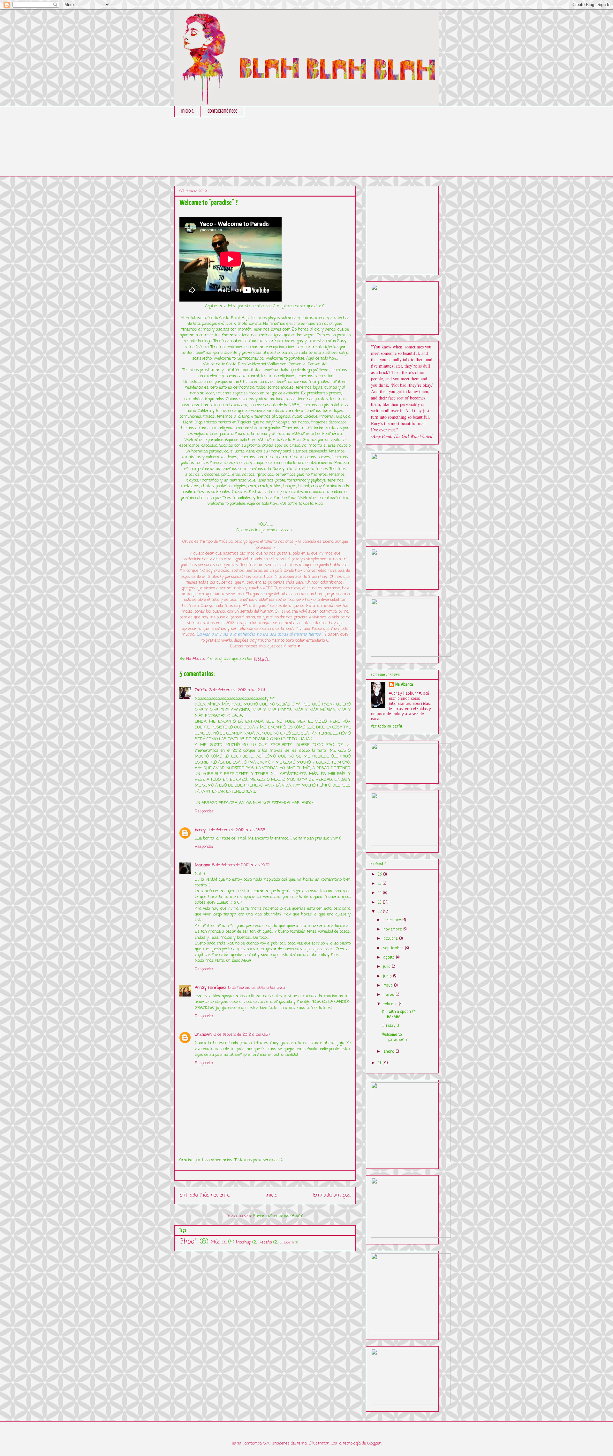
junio (388, 976)
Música (219, 1242)
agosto (389, 957)
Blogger (374, 1443)
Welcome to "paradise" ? (394, 1037)
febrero (391, 1004)
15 (380, 883)
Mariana (202, 865)
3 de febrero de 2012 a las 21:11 (237, 690)
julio (387, 966)
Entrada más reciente (204, 1195)
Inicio (271, 1195)
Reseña (265, 1242)
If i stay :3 (390, 1025)
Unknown (203, 1035)
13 (380, 902)
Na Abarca (404, 684)
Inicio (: (187, 111)
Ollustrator (319, 1443)
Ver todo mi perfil (386, 726)
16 (380, 874)
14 (380, 893)
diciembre (392, 920)
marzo (389, 994)
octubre (391, 938)
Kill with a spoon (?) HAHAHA (399, 1014)
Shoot (188, 1242)
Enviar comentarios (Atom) (278, 1216)
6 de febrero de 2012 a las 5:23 (256, 988)
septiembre (394, 948)
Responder (204, 811)
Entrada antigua (332, 1195)
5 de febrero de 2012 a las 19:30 (241, 865)
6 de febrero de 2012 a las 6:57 (242, 1035)
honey (200, 830)
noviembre (393, 929)
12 (380, 911)
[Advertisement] (419, 228)
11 (380, 1063)
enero (389, 1051)
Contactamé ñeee (222, 111)
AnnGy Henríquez (210, 988)
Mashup (243, 1242)
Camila (201, 690)
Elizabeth (287, 1242)
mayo (388, 985)
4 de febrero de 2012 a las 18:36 (236, 830)
